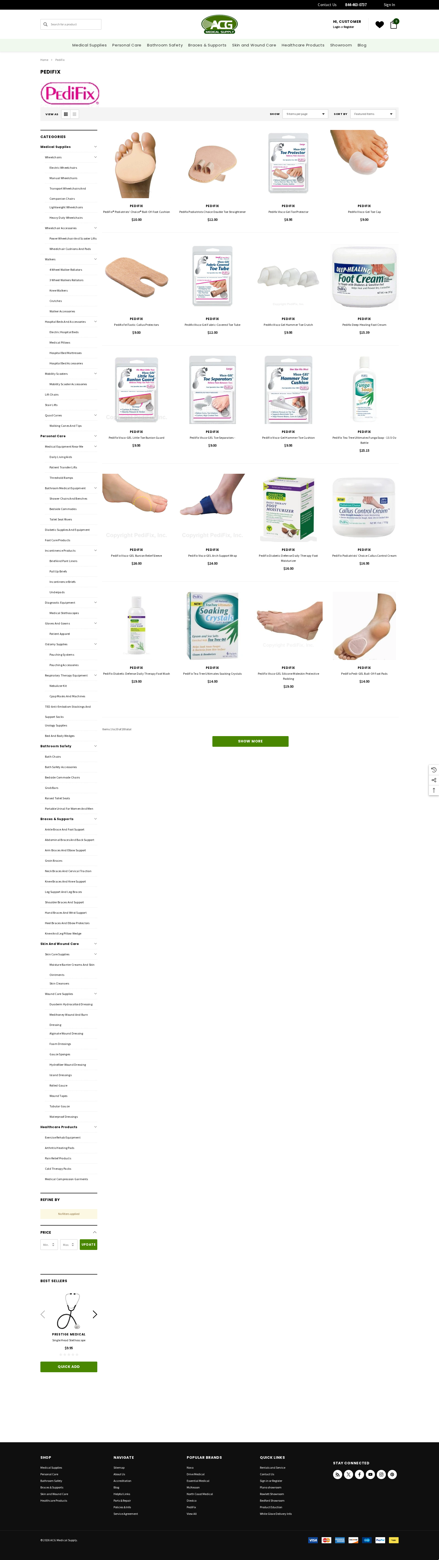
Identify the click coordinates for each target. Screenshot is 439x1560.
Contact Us (327, 4)
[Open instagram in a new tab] (381, 1474)
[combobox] (70, 24)
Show (275, 114)
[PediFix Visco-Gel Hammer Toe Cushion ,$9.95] (288, 390)
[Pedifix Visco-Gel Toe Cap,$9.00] (364, 164)
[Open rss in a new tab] (337, 1474)
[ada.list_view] (74, 114)
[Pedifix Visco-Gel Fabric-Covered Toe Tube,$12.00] (212, 277)
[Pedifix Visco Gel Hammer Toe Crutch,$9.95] (288, 277)
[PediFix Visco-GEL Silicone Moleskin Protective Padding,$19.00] (288, 626)
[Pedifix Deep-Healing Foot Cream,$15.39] (364, 277)
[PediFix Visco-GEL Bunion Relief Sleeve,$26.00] (136, 508)
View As (51, 114)
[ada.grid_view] (65, 114)
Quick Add (69, 1366)
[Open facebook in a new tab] (359, 1474)
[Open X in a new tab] (348, 1474)
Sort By (341, 114)
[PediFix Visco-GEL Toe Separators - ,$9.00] (212, 390)
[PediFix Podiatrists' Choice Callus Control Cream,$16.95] (364, 508)
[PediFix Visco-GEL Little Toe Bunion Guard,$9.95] (136, 390)
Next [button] (95, 1314)
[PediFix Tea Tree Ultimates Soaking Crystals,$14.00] (212, 626)
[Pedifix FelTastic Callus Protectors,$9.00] (136, 277)
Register (349, 27)
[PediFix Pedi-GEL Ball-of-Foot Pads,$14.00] (364, 626)
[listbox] (373, 113)
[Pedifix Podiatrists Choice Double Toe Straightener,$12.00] (212, 164)
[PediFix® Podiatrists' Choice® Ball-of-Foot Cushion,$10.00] (136, 164)
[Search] (45, 24)
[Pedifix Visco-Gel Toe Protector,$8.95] (288, 164)
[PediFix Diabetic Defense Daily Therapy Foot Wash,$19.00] (136, 626)
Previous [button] (42, 1314)
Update (89, 1244)
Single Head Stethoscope (69, 1340)
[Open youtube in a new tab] (370, 1474)
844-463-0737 (356, 4)
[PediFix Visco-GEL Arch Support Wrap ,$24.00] (212, 508)
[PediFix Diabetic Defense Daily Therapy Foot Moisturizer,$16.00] (288, 508)
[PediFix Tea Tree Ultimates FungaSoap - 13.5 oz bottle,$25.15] (364, 390)
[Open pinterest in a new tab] (392, 1474)
